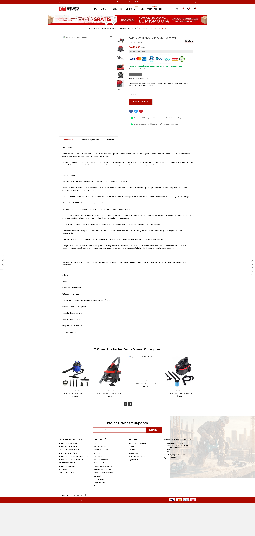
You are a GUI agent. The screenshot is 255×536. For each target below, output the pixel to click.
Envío (96, 443)
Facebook (131, 111)
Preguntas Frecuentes (102, 469)
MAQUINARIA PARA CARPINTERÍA (70, 450)
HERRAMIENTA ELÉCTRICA (68, 443)
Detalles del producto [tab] (90, 140)
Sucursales (98, 476)
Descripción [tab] (68, 140)
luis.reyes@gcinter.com (176, 455)
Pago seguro (99, 456)
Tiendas (97, 486)
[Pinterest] (81, 495)
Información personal (137, 443)
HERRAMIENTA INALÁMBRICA (68, 446)
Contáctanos (99, 479)
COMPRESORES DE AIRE (67, 463)
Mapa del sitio (99, 483)
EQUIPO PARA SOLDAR (66, 473)
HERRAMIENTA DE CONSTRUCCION (71, 460)
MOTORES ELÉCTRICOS (67, 469)
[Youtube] (78, 495)
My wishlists (133, 460)
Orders (131, 446)
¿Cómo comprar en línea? (104, 466)
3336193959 (171, 458)
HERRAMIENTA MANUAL (67, 466)
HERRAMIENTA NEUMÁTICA (68, 453)
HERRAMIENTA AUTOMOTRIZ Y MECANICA (73, 456)
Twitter (136, 111)
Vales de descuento (137, 456)
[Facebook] (74, 495)
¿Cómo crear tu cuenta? (103, 473)
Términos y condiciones (103, 450)
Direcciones (133, 453)
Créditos (132, 450)
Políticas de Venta (101, 460)
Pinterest (141, 111)
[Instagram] (85, 495)
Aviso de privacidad (101, 446)
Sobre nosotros (100, 453)
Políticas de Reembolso (103, 463)
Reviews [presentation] (110, 140)
